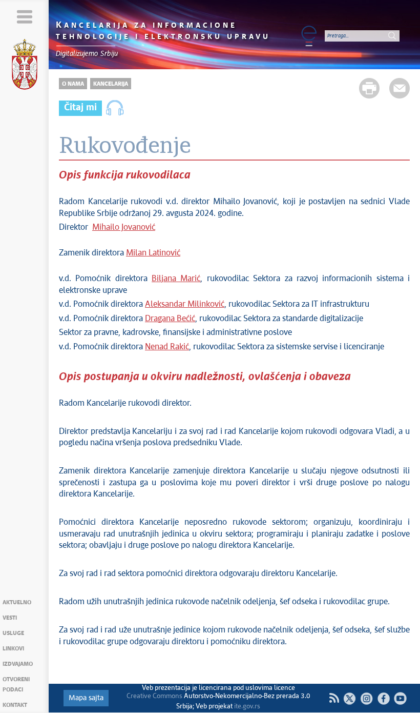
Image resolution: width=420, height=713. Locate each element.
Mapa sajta (86, 698)
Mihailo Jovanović (123, 227)
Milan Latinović (153, 253)
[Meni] (24, 17)
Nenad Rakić (167, 347)
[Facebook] (383, 698)
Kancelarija (110, 84)
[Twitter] (349, 698)
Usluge (13, 633)
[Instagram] (366, 698)
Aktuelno (17, 602)
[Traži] (392, 36)
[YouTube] (400, 698)
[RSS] (334, 698)
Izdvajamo (18, 664)
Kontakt (15, 705)
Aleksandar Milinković (184, 304)
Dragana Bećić (170, 319)
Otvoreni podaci (16, 684)
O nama (73, 84)
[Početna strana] (24, 66)
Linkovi (13, 648)
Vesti (10, 618)
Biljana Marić (176, 279)
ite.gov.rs (247, 706)
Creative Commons (154, 696)
